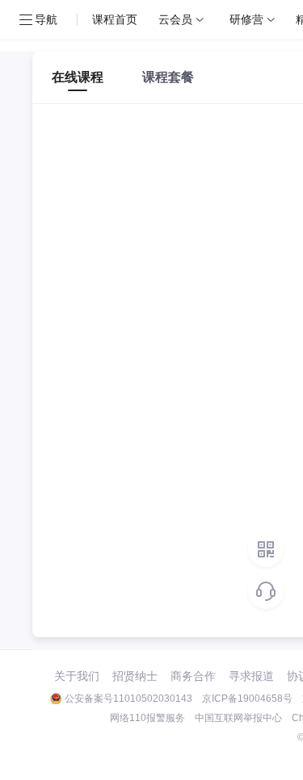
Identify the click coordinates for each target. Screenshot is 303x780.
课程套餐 (168, 77)
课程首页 (114, 19)
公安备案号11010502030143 (128, 698)
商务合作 (193, 675)
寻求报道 (251, 675)
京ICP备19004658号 (247, 698)
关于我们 (76, 675)
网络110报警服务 (147, 718)
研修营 (246, 19)
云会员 (175, 19)
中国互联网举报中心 (238, 718)
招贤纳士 (135, 675)
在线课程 (77, 77)
